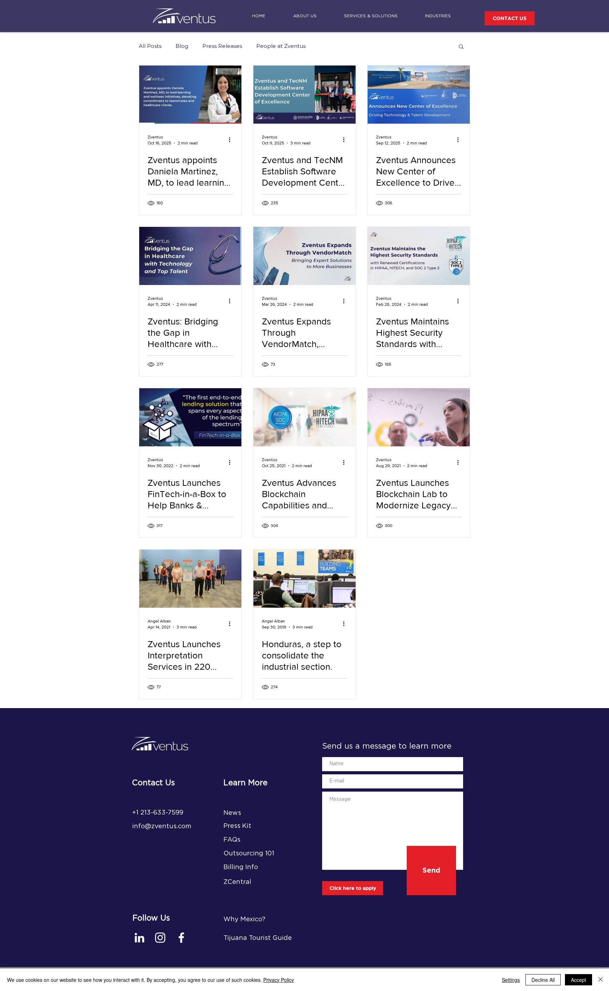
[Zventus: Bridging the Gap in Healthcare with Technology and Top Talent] (190, 256)
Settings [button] (511, 979)
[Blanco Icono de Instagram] (160, 937)
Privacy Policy (278, 979)
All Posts (150, 46)
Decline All (543, 979)
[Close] (600, 979)
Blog (182, 46)
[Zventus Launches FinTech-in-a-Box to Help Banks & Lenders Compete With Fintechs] (190, 417)
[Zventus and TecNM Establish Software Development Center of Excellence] (304, 95)
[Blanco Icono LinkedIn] (139, 937)
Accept (578, 979)
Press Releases (222, 46)
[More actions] (232, 139)
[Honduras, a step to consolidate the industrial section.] (304, 579)
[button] (461, 47)
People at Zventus (281, 46)
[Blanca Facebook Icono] (181, 937)
